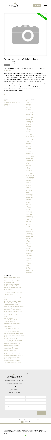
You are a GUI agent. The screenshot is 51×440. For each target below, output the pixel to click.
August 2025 (29, 123)
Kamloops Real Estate (9, 313)
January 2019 (29, 252)
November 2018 (29, 255)
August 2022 (29, 182)
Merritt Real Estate (8, 330)
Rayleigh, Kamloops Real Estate (11, 345)
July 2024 (28, 143)
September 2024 (30, 140)
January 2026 (29, 114)
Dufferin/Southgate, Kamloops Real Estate (14, 306)
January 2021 (29, 213)
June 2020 (28, 223)
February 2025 (29, 133)
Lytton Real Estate (8, 326)
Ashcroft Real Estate (9, 279)
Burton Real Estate (8, 289)
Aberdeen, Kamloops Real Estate (12, 277)
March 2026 (29, 111)
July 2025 (28, 124)
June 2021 (28, 204)
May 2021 (28, 206)
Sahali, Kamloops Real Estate (14, 63)
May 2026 (28, 107)
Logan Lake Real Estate (9, 321)
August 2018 (29, 260)
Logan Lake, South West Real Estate (12, 323)
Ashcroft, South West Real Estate (12, 281)
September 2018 (30, 258)
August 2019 (29, 240)
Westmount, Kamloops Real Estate (12, 362)
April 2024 (28, 148)
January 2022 (29, 194)
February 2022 (29, 192)
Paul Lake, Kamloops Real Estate (12, 338)
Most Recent (29, 100)
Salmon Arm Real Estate (10, 350)
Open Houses (7, 106)
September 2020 (30, 218)
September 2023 (30, 160)
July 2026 (28, 104)
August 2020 (29, 219)
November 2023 (30, 156)
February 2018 (29, 270)
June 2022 (28, 185)
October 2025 (29, 119)
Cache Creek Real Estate (10, 291)
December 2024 (30, 136)
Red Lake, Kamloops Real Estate (11, 347)
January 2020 (29, 231)
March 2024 (29, 150)
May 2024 (28, 146)
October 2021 (29, 197)
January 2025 (29, 134)
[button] (37, 5)
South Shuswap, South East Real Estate (13, 355)
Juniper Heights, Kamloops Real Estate (13, 309)
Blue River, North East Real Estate (12, 286)
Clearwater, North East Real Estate (12, 301)
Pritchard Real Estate (9, 342)
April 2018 (28, 267)
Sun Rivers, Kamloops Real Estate (12, 357)
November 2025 (30, 117)
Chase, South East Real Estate (11, 296)
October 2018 (29, 257)
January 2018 (29, 272)
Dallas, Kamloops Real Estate (11, 304)
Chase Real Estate (8, 294)
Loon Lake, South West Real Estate (12, 325)
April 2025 (28, 129)
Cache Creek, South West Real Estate (13, 292)
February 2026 (29, 112)
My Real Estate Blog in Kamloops (12, 102)
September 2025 (30, 121)
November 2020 (30, 214)
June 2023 (28, 165)
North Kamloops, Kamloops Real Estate (13, 333)
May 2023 (28, 167)
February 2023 (29, 172)
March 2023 (29, 170)
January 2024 (29, 153)
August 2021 (29, 201)
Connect (37, 5)
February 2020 (29, 230)
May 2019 (28, 245)
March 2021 (28, 209)
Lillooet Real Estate (8, 318)
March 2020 (29, 228)
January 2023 (29, 173)
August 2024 (29, 141)
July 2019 (28, 241)
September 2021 (30, 199)
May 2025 (28, 128)
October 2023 (29, 158)
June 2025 (28, 126)
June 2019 (28, 243)
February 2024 (29, 151)
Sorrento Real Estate (9, 352)
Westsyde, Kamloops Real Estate (12, 364)
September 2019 (30, 238)
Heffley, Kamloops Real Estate (11, 308)
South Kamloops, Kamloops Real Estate (13, 353)
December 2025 (30, 116)
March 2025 (29, 131)
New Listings (7, 104)
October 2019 (29, 236)
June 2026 (28, 106)
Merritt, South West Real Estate (11, 331)
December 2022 (30, 175)
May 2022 (28, 187)
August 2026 (29, 102)
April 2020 (28, 226)
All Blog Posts (7, 100)
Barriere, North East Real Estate (11, 284)
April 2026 (28, 109)
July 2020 (28, 221)
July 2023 (28, 163)
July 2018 (28, 262)
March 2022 (29, 190)
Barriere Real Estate (9, 282)
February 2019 (29, 250)
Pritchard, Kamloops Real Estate (12, 343)
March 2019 (28, 248)
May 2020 (28, 224)
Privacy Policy (28, 419)
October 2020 (29, 216)
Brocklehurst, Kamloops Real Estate (12, 287)
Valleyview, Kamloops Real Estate (12, 360)
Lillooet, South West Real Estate (12, 320)
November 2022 (30, 177)
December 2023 (30, 155)
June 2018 (28, 263)
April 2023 (28, 168)
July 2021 (28, 202)
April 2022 (28, 189)
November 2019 (29, 235)
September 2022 (30, 180)
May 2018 (28, 265)
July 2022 (28, 184)
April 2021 (28, 207)
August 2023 (29, 162)
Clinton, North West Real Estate (11, 303)
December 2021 (29, 196)
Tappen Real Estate (9, 359)
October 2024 (29, 138)
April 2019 (28, 246)
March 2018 (28, 269)
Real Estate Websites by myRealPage (38, 419)
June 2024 (28, 145)
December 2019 (29, 233)
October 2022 (29, 179)
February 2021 (29, 211)
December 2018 (29, 253)
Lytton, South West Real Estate (11, 328)
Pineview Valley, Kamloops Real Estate (13, 340)
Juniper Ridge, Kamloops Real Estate (13, 311)
